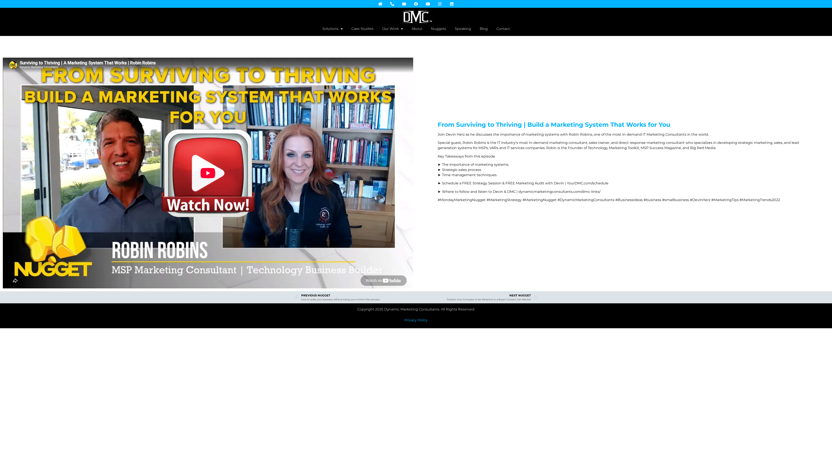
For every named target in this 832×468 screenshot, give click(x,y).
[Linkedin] (452, 4)
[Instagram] (440, 4)
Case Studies (362, 29)
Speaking (463, 29)
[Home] (380, 4)
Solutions (330, 29)
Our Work (390, 29)
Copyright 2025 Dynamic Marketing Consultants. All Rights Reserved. (416, 309)
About (417, 29)
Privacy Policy (416, 320)
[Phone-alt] (392, 4)
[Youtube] (428, 4)
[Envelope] (404, 4)
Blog (484, 29)
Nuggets (438, 29)
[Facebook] (416, 4)
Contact (503, 29)
